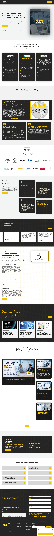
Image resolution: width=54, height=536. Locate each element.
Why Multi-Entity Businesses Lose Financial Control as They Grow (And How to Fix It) (26, 333)
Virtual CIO (9, 531)
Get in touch (7, 449)
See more (14, 449)
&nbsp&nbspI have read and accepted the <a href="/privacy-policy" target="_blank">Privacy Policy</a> (39, 514)
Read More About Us (14, 118)
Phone (29, 505)
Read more (4, 383)
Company (30, 498)
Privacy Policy (19, 534)
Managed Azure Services (28, 526)
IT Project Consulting (10, 528)
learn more (11, 26)
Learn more (9, 79)
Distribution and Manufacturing (10, 525)
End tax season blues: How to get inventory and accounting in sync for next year (44, 333)
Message (30, 508)
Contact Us (49, 2)
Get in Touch (5, 26)
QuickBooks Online (19, 528)
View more (4, 336)
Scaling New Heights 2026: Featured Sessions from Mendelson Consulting (8, 333)
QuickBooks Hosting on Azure (27, 530)
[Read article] (10, 325)
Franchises (9, 527)
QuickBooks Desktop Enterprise (19, 527)
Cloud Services (35, 2)
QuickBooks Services (19, 530)
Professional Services (10, 530)
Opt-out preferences (24, 534)
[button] (52, 529)
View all (50, 317)
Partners (39, 2)
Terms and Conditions (14, 534)
